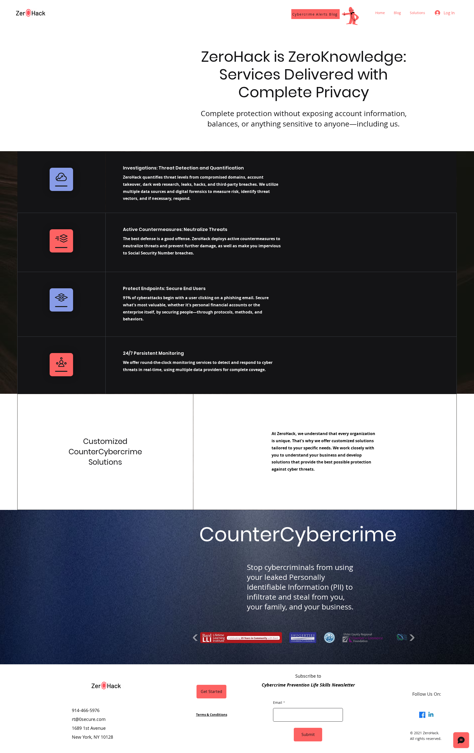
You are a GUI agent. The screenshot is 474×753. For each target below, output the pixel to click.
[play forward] (411, 637)
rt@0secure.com (89, 719)
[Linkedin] (431, 715)
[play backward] (195, 637)
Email (277, 702)
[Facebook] (422, 715)
